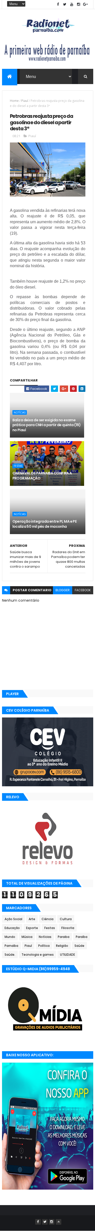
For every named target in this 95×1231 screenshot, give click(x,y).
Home (14, 101)
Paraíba (81, 937)
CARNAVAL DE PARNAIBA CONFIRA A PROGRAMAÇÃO (42, 476)
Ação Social (13, 919)
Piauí (24, 101)
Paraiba (63, 937)
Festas (18, 466)
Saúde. (10, 954)
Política (44, 946)
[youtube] (71, 4)
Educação (12, 928)
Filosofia (67, 928)
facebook (83, 590)
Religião (62, 946)
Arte (32, 919)
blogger (62, 590)
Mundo (10, 937)
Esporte (32, 928)
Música (27, 937)
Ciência (47, 919)
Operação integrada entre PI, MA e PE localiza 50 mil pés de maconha (44, 524)
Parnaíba (11, 946)
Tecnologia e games (38, 954)
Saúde (79, 946)
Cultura (66, 919)
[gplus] (85, 4)
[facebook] (58, 4)
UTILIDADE (67, 954)
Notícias (20, 412)
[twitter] (65, 4)
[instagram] (78, 4)
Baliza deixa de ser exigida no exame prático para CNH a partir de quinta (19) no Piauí (46, 425)
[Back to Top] (58, 1222)
